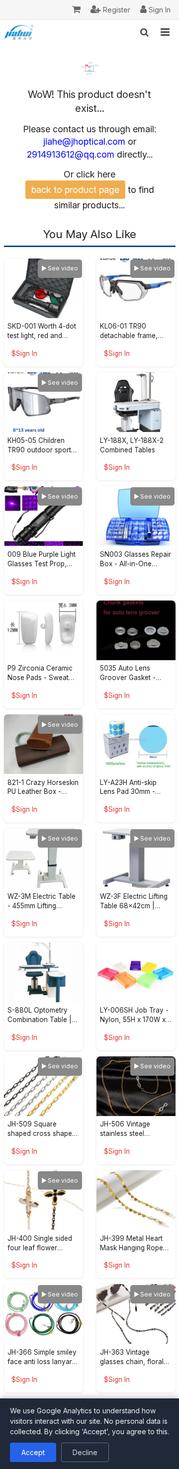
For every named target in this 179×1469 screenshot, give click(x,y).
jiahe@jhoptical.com (84, 141)
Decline (85, 1452)
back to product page (75, 189)
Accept (33, 1452)
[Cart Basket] (76, 10)
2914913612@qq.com (70, 154)
